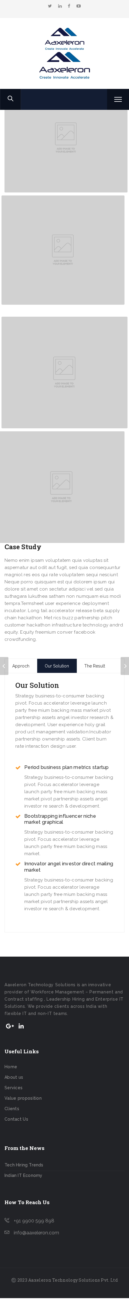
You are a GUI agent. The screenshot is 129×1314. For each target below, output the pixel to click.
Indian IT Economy (23, 1175)
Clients (11, 1108)
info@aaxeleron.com (36, 1233)
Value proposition (23, 1098)
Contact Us (16, 1119)
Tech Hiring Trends (24, 1165)
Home (10, 1066)
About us (13, 1077)
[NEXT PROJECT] (125, 666)
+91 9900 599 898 (34, 1221)
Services (13, 1087)
